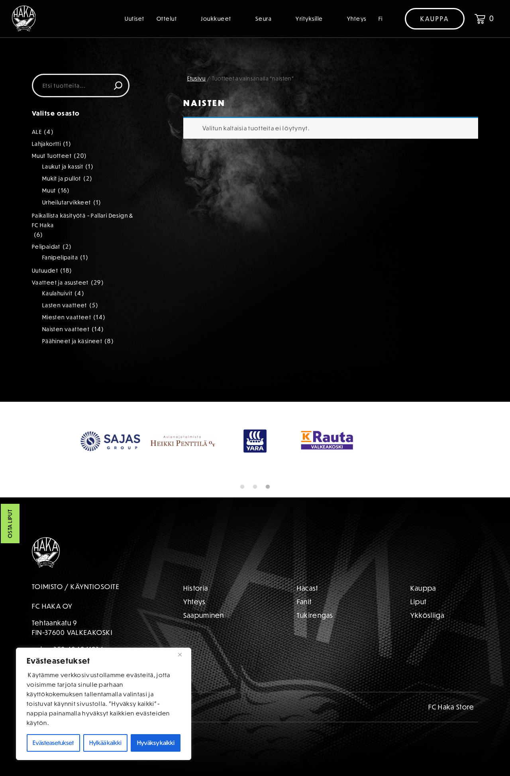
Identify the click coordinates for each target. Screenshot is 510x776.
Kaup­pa (423, 588)
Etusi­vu (196, 78)
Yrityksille (309, 18)
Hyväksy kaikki (156, 743)
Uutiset (135, 18)
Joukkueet (216, 18)
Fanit (304, 601)
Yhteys (357, 18)
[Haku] (118, 85)
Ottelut (167, 18)
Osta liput (10, 523)
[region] (103, 704)
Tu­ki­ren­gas (315, 615)
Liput (418, 601)
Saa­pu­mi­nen (203, 615)
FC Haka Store (451, 707)
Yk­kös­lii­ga (427, 615)
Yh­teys (194, 601)
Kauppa (434, 19)
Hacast (307, 588)
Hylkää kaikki (105, 743)
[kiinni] (183, 654)
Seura (263, 18)
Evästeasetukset (53, 743)
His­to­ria (195, 588)
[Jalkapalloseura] (24, 18)
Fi (381, 18)
